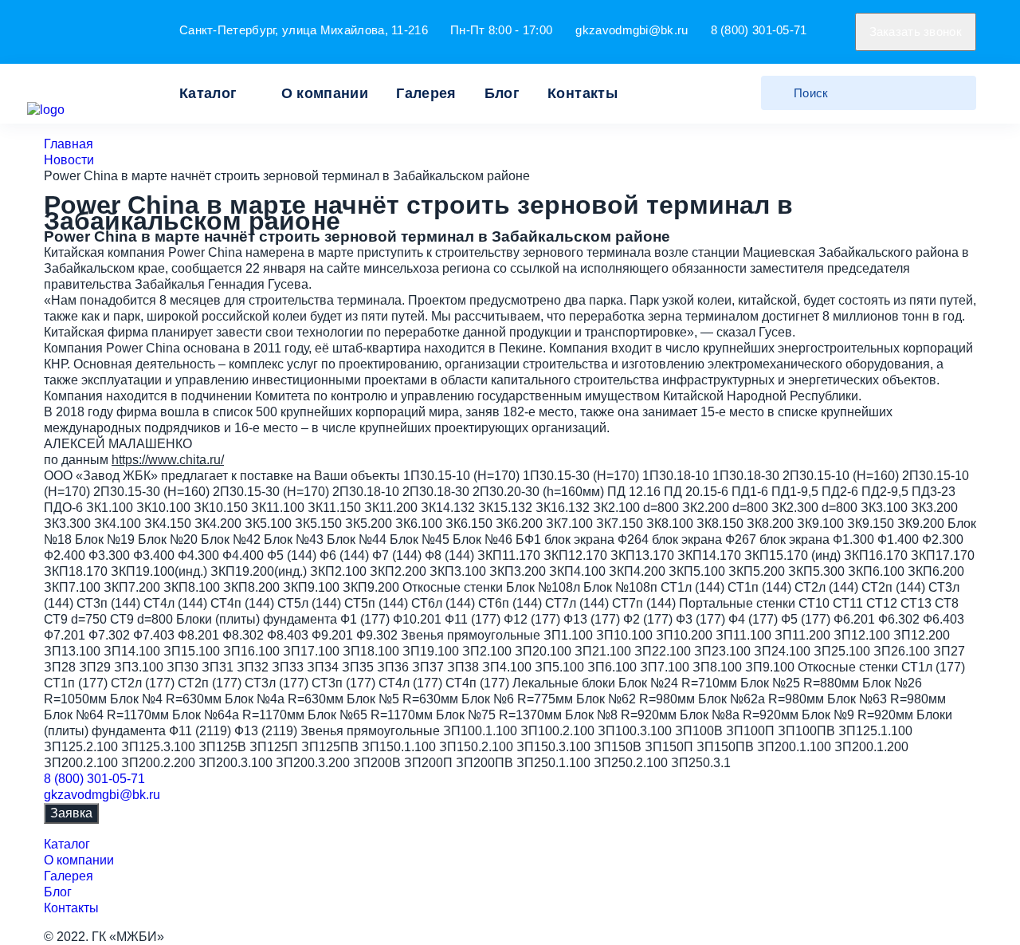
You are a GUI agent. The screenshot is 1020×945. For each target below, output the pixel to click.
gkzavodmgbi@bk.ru (631, 30)
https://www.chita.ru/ (168, 460)
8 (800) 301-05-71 (759, 30)
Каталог (208, 93)
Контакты (582, 93)
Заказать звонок (916, 31)
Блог (502, 93)
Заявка (71, 813)
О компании (325, 93)
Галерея (426, 93)
